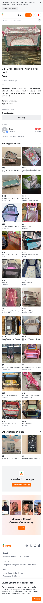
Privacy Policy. (25, 593)
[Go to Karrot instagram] (31, 545)
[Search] (39, 20)
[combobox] (20, 20)
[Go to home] (2, 15)
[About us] (35, 15)
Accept (37, 599)
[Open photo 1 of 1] (21, 45)
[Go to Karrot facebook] (26, 545)
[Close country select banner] (40, 2)
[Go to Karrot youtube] (35, 545)
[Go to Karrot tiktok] (39, 545)
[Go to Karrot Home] (7, 546)
